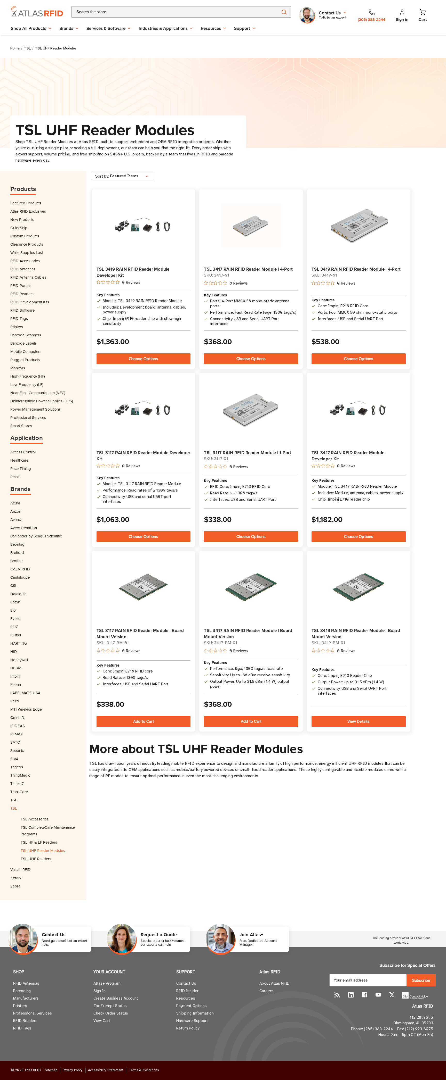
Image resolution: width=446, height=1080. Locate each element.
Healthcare (19, 460)
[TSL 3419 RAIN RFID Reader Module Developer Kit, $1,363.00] (143, 225)
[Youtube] (378, 995)
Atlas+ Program (107, 983)
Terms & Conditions (144, 1070)
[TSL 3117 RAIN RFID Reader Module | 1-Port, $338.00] (251, 409)
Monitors (17, 368)
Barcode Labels (23, 343)
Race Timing (20, 468)
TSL (13, 808)
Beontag (17, 544)
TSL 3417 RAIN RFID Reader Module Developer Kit (348, 456)
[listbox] (131, 176)
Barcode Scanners (25, 335)
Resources (211, 28)
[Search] (284, 12)
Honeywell (19, 659)
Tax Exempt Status (110, 1005)
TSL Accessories (35, 819)
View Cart (101, 1020)
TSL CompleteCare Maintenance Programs (48, 831)
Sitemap (51, 1070)
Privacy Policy (73, 1070)
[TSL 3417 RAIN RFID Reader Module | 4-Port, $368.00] (251, 225)
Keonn (15, 684)
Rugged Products (25, 359)
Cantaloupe (20, 577)
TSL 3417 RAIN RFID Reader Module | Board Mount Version (248, 633)
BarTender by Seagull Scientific (36, 536)
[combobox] (168, 12)
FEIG (14, 626)
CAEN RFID (20, 569)
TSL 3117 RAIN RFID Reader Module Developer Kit (143, 456)
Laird (14, 701)
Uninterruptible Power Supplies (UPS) (41, 401)
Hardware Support (192, 1020)
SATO (15, 742)
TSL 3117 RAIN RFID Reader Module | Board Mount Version (140, 633)
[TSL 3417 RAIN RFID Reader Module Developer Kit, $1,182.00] (359, 409)
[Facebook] (364, 995)
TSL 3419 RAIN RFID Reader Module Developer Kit (133, 272)
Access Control (23, 452)
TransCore (19, 791)
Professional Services (28, 417)
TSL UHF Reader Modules (43, 850)
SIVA (14, 758)
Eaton (15, 602)
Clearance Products (26, 244)
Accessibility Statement (105, 1070)
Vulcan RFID (20, 869)
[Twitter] (392, 995)
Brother (16, 560)
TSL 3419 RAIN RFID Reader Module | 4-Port (356, 269)
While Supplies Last (26, 252)
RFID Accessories (25, 260)
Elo (13, 610)
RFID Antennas (22, 269)
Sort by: (102, 176)
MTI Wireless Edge (26, 709)
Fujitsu (15, 635)
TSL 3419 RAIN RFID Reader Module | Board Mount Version (356, 633)
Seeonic (17, 750)
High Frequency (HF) (27, 376)
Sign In (99, 990)
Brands (66, 28)
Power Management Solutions (35, 409)
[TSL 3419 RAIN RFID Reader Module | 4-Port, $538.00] (359, 225)
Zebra (15, 886)
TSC (14, 800)
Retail (14, 476)
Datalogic (18, 593)
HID (13, 651)
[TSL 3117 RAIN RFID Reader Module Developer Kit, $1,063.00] (143, 409)
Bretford (17, 552)
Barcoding (22, 990)
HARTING (18, 643)
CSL (13, 585)
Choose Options (143, 358)
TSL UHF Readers (36, 858)
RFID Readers (22, 293)
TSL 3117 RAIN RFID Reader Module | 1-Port (247, 453)
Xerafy (15, 877)
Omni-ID (17, 717)
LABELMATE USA (25, 692)
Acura (15, 503)
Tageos (16, 767)
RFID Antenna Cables (28, 277)
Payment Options (191, 1005)
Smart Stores (21, 425)
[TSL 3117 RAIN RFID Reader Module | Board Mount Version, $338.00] (143, 587)
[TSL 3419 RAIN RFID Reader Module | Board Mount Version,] (359, 587)
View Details (358, 721)
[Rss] (337, 995)
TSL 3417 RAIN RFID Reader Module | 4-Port (248, 269)
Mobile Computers (25, 351)
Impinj (15, 676)
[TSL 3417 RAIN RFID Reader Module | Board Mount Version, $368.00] (251, 587)
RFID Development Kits (29, 302)
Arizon (15, 511)
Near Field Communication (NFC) (37, 392)
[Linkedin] (351, 995)
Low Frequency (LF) (26, 384)
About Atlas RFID (274, 983)
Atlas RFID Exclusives (28, 211)
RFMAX (16, 734)
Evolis (15, 618)
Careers (266, 990)
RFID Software (22, 310)
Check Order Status (110, 1013)
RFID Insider (187, 990)
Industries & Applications (163, 28)
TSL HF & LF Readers (39, 842)
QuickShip (18, 227)
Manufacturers (26, 998)
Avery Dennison (23, 527)
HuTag (15, 668)
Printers (16, 326)
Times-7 (17, 783)
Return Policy (187, 1028)
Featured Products (25, 203)
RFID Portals (20, 285)
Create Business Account (115, 998)
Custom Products (24, 236)
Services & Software (105, 28)
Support (242, 28)
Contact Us (186, 983)
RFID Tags (19, 318)
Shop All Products (28, 28)
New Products (22, 219)
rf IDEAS (17, 725)
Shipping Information (195, 1013)
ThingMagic (20, 775)
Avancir (16, 519)
